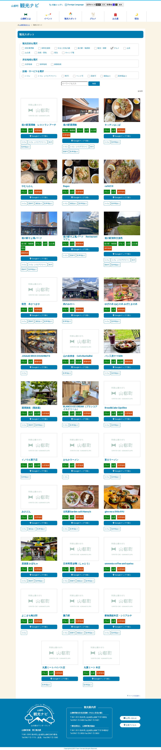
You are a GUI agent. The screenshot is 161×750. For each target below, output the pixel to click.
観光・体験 (101, 48)
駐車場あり (122, 76)
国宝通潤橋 (29, 48)
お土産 (27, 53)
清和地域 (43, 64)
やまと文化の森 (64, 48)
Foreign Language (76, 5)
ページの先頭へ (134, 696)
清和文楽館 (45, 48)
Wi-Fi (67, 76)
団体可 (93, 76)
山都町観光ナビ (24, 25)
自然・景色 (42, 53)
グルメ (116, 48)
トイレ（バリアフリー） (47, 76)
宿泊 (56, 53)
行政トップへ (57, 5)
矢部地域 (28, 64)
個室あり (107, 76)
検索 (94, 84)
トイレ (27, 76)
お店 (128, 48)
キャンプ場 (69, 53)
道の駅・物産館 (84, 48)
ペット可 (79, 76)
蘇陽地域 (57, 64)
